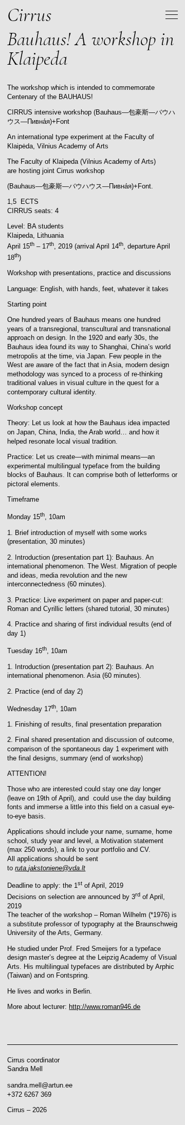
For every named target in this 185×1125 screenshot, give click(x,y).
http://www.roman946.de (104, 1006)
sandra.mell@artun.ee (39, 1085)
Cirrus (29, 15)
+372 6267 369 (29, 1094)
